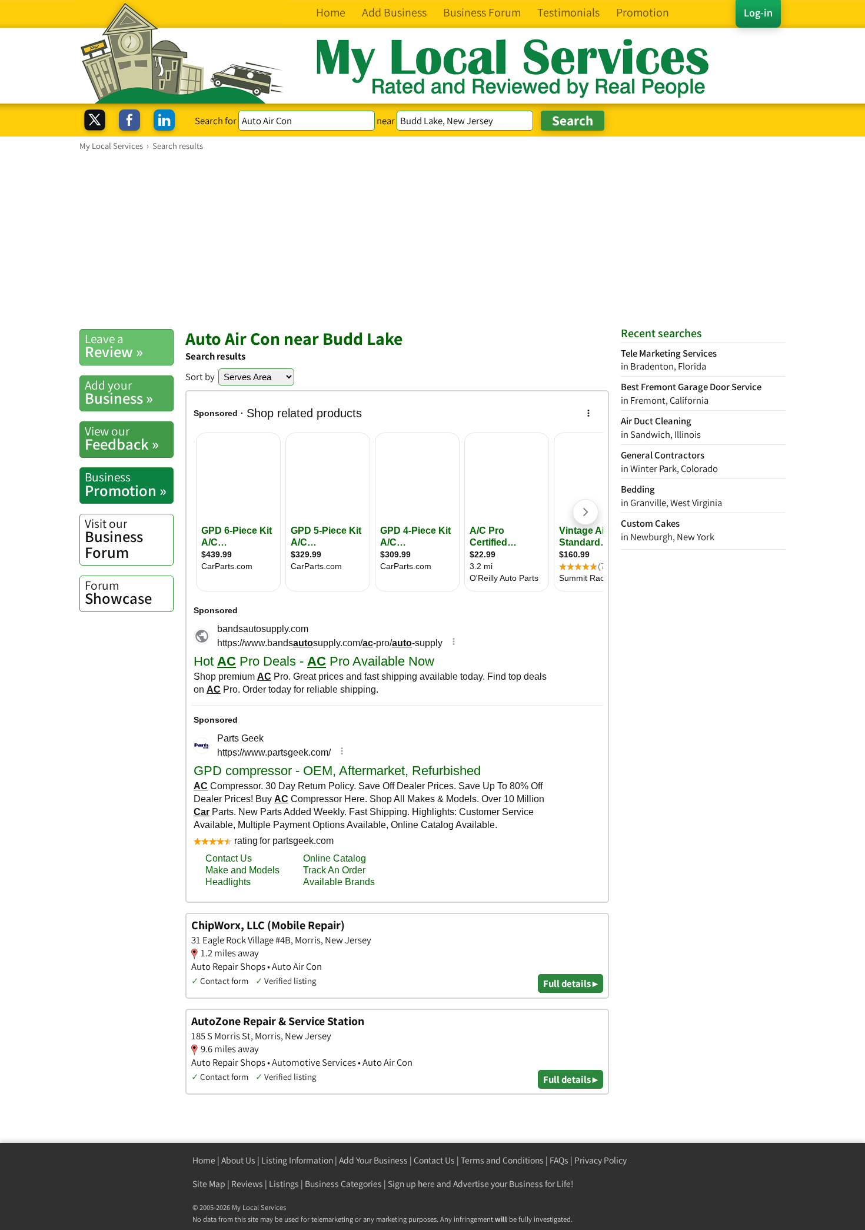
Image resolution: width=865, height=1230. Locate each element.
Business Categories (343, 1183)
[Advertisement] (432, 239)
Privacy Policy (600, 1160)
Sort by (200, 376)
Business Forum (114, 539)
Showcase (118, 593)
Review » (114, 346)
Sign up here (411, 1183)
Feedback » (122, 438)
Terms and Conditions (502, 1160)
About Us (238, 1160)
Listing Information (297, 1160)
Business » (119, 392)
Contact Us (434, 1160)
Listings (284, 1183)
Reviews (247, 1183)
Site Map (208, 1183)
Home (203, 1160)
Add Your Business (373, 1160)
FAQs (559, 1160)
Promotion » (126, 484)
